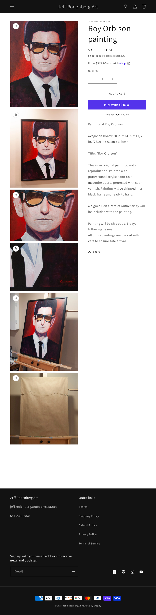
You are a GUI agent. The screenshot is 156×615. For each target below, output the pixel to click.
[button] (12, 6)
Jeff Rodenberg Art (72, 605)
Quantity (93, 71)
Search (83, 507)
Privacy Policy (87, 534)
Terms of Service (89, 543)
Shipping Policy (89, 516)
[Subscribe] (73, 571)
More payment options (117, 114)
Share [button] (96, 251)
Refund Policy (88, 525)
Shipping (93, 55)
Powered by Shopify (91, 605)
